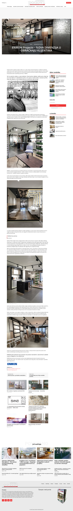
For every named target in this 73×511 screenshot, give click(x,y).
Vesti (31, 44)
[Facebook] (3, 500)
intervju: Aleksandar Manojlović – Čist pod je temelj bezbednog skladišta (60, 76)
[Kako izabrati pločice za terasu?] (52, 135)
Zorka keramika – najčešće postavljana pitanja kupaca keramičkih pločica (60, 122)
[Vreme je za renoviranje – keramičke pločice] (38, 385)
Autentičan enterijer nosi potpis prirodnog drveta (45, 474)
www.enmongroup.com (12, 369)
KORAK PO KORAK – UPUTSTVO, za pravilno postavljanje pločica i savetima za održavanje (60, 117)
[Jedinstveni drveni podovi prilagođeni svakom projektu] (52, 86)
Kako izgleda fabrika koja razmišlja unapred (27, 473)
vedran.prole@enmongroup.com (14, 368)
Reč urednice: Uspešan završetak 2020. (16, 391)
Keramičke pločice (38, 44)
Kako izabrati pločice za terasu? (60, 135)
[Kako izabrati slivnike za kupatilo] (52, 126)
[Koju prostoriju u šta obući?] (38, 418)
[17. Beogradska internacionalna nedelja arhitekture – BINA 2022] (17, 400)
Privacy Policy (60, 107)
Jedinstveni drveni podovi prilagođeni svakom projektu (60, 86)
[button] (4, 3)
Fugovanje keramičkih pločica (60, 131)
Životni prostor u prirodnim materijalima (16, 375)
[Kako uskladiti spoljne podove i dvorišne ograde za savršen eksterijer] (52, 90)
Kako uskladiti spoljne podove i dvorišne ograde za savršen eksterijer (60, 90)
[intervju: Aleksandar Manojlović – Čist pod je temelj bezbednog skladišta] (52, 76)
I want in (57, 105)
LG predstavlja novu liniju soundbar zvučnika (37, 376)
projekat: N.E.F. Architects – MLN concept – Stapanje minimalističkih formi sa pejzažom (60, 81)
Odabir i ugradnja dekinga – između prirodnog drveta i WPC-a (43, 469)
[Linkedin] (8, 500)
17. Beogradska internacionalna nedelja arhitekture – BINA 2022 (16, 407)
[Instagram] (6, 500)
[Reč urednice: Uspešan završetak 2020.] (17, 385)
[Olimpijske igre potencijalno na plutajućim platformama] (17, 418)
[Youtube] (11, 500)
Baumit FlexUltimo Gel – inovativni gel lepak (10, 473)
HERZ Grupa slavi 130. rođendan (25, 468)
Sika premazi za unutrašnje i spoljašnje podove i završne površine (60, 94)
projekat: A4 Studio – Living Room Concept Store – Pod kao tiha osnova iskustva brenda (63, 469)
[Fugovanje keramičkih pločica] (52, 131)
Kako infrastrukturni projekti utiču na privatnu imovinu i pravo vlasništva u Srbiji (63, 474)
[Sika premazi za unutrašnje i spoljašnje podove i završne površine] (52, 95)
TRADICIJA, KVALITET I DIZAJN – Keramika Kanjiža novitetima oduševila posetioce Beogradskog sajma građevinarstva (37, 408)
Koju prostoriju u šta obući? (35, 424)
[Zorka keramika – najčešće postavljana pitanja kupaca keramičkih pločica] (52, 122)
